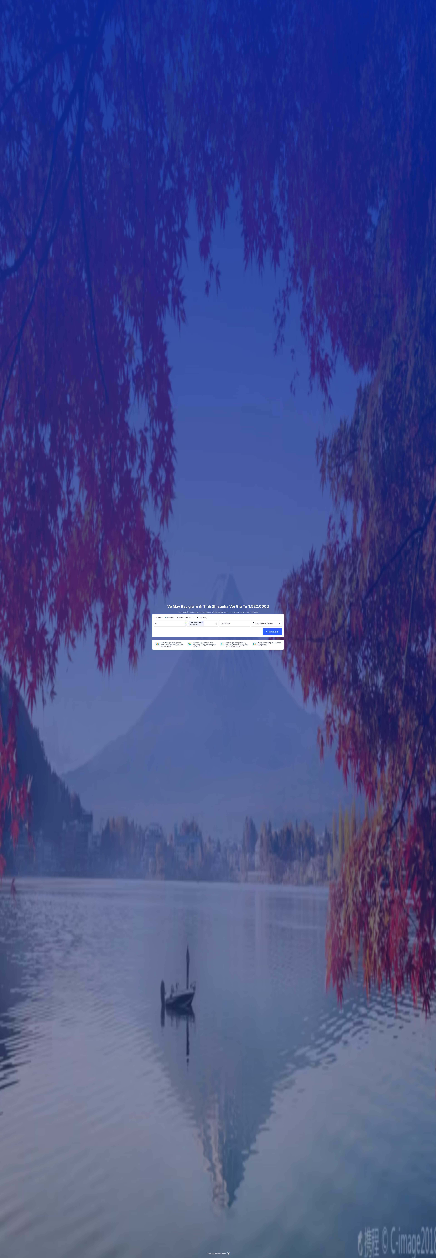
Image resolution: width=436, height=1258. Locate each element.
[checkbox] (202, 617)
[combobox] (156, 623)
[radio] (158, 617)
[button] (313, 4)
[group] (170, 623)
